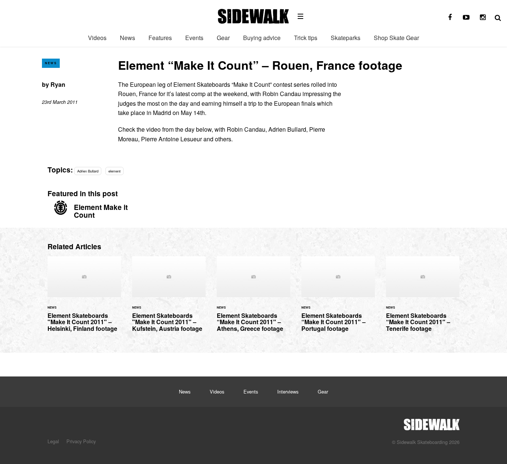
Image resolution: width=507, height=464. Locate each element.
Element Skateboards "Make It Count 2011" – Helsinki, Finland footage (84, 298)
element (114, 171)
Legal (53, 441)
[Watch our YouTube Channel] (466, 17)
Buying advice (262, 37)
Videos (97, 37)
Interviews (287, 391)
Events (194, 37)
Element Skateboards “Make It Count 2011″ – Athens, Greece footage (253, 298)
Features (160, 37)
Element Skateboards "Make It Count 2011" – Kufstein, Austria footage (169, 298)
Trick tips (305, 37)
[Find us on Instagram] (482, 17)
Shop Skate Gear (396, 37)
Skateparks (345, 37)
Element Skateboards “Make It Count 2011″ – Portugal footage (338, 298)
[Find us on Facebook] (450, 17)
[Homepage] (431, 422)
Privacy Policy (81, 441)
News (127, 37)
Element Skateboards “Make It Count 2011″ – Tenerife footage (422, 298)
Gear (223, 37)
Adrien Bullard (87, 171)
